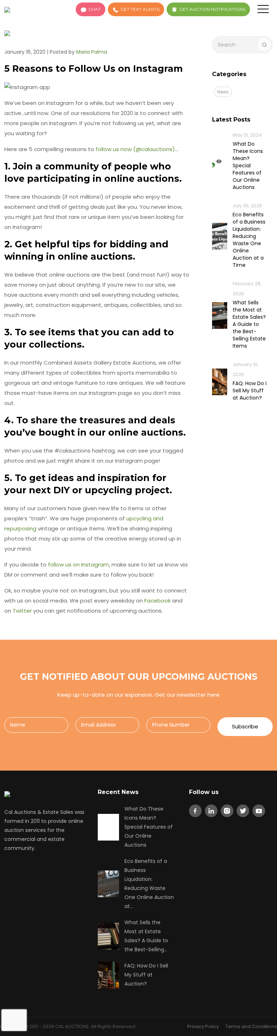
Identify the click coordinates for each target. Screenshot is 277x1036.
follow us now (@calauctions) (135, 149)
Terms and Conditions (251, 1026)
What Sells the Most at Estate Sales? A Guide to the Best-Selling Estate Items (249, 324)
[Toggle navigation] (263, 10)
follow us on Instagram (78, 564)
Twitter (22, 610)
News (223, 92)
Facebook (157, 600)
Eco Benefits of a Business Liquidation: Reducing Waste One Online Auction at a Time (249, 240)
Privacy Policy (203, 1026)
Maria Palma (91, 52)
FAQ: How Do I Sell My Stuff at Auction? (250, 390)
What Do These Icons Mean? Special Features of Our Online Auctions (248, 165)
